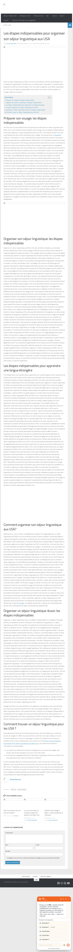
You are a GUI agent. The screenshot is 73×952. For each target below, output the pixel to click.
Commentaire (9, 833)
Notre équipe (26, 876)
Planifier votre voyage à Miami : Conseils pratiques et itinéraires (54, 813)
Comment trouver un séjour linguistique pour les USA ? (23, 112)
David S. (16, 816)
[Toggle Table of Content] (48, 97)
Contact (35, 876)
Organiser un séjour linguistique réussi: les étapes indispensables (25, 110)
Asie (47, 16)
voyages (21, 603)
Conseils (5, 20)
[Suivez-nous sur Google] (65, 883)
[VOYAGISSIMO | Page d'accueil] (12, 7)
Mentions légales (46, 876)
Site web (7, 851)
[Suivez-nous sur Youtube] (68, 883)
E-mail (37, 845)
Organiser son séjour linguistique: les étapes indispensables (24, 102)
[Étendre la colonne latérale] (70, 25)
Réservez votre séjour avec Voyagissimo (24, 20)
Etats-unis (7, 25)
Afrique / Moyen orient (10, 16)
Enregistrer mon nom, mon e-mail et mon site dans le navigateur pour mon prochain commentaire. (33, 858)
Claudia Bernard (11, 43)
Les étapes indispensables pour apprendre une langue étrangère (25, 105)
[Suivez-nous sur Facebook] (58, 883)
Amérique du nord (24, 16)
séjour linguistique (22, 789)
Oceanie (54, 16)
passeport (58, 135)
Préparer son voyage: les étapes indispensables (20, 100)
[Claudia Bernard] (6, 782)
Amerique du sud (38, 16)
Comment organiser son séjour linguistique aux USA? (22, 107)
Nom (7, 845)
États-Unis (13, 789)
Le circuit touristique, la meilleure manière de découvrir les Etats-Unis (31, 813)
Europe (61, 16)
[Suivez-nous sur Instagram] (62, 883)
